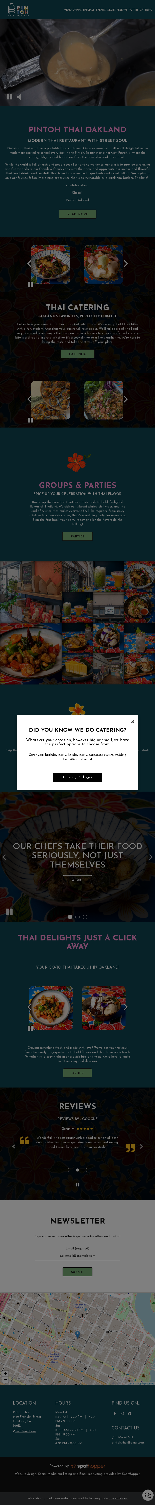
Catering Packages (77, 777)
